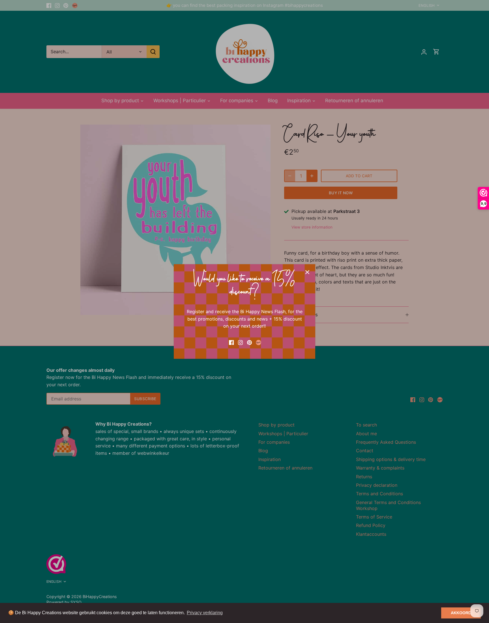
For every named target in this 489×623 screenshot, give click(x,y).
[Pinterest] (249, 342)
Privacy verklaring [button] (205, 612)
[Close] (307, 272)
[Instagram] (240, 342)
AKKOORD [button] (461, 613)
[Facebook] (231, 342)
